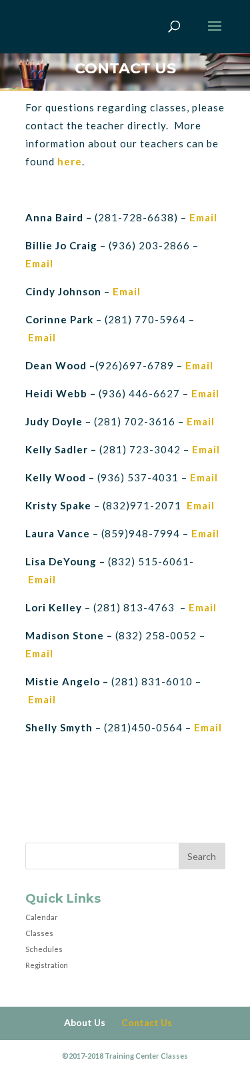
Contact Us (146, 1022)
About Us (84, 1022)
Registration (46, 965)
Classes (39, 933)
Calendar (41, 917)
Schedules (44, 949)
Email (40, 263)
